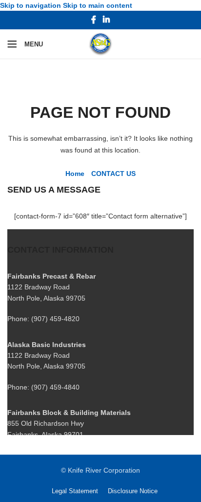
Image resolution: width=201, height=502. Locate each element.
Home (74, 173)
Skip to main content (97, 5)
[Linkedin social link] (106, 20)
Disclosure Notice (133, 491)
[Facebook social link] (94, 20)
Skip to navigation (31, 5)
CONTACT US (113, 173)
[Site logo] (100, 43)
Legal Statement (75, 491)
